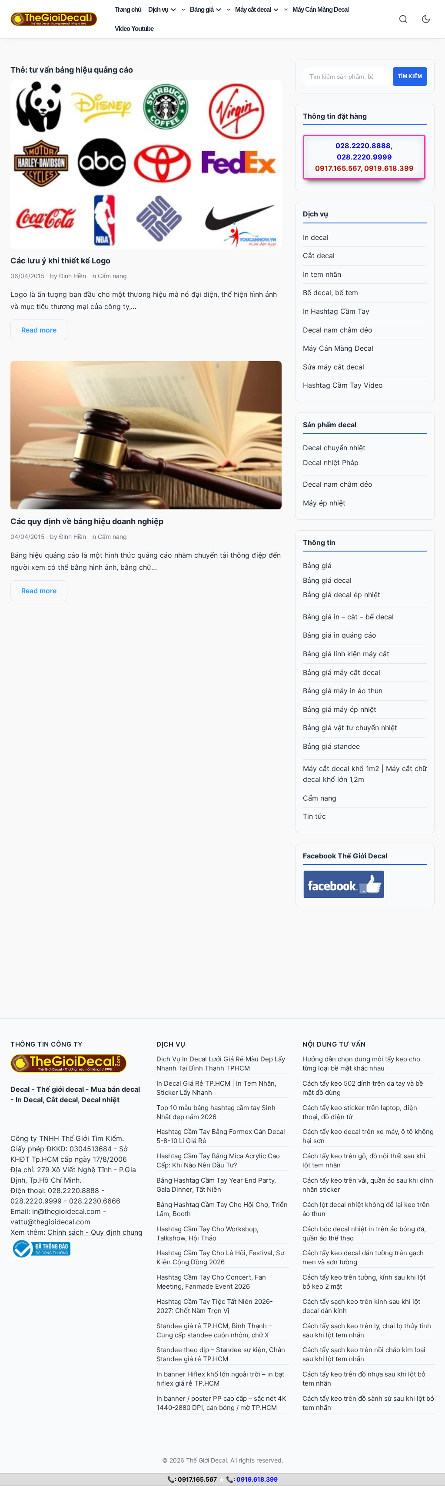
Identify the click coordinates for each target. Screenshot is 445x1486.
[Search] (403, 19)
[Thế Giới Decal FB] (365, 884)
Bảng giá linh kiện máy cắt (346, 653)
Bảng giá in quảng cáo (339, 635)
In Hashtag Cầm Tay (336, 311)
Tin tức (314, 816)
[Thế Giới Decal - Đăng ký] (76, 1248)
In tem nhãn (322, 274)
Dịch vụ (158, 9)
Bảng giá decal (327, 580)
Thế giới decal (60, 1089)
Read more (38, 330)
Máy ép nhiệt (324, 503)
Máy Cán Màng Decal (320, 9)
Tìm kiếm (410, 76)
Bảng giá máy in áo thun (342, 690)
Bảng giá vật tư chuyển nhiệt (350, 727)
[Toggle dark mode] (426, 19)
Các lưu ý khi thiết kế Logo (60, 260)
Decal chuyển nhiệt (334, 447)
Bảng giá (201, 9)
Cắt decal (319, 255)
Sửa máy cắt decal (333, 366)
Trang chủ (128, 9)
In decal (316, 237)
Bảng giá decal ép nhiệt (341, 594)
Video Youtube (134, 28)
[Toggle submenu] (183, 10)
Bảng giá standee (331, 746)
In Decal (29, 1099)
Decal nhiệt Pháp (331, 462)
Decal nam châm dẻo (337, 330)
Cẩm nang (112, 275)
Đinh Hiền (72, 275)
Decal (20, 1089)
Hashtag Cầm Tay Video (343, 385)
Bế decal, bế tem (330, 292)
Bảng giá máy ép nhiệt (339, 709)
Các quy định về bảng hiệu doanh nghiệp (86, 521)
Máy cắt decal (253, 9)
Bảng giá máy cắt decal (341, 672)
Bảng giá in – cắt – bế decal (348, 616)
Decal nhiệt (100, 1099)
